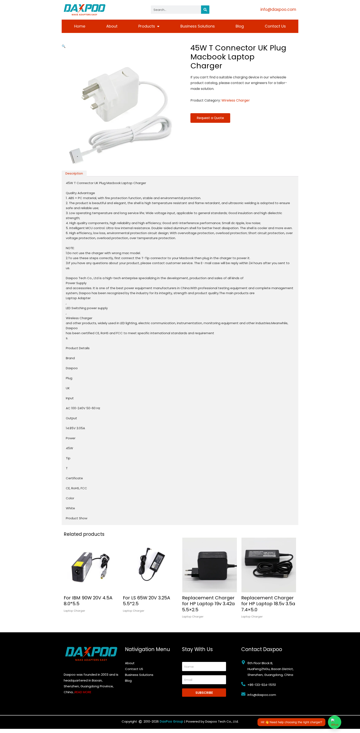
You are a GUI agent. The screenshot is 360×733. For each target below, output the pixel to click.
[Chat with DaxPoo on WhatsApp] (334, 722)
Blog (240, 26)
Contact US (134, 669)
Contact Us (275, 26)
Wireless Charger (235, 100)
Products (146, 26)
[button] (64, 46)
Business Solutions (197, 26)
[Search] (205, 9)
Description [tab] (74, 173)
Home (79, 26)
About (112, 26)
